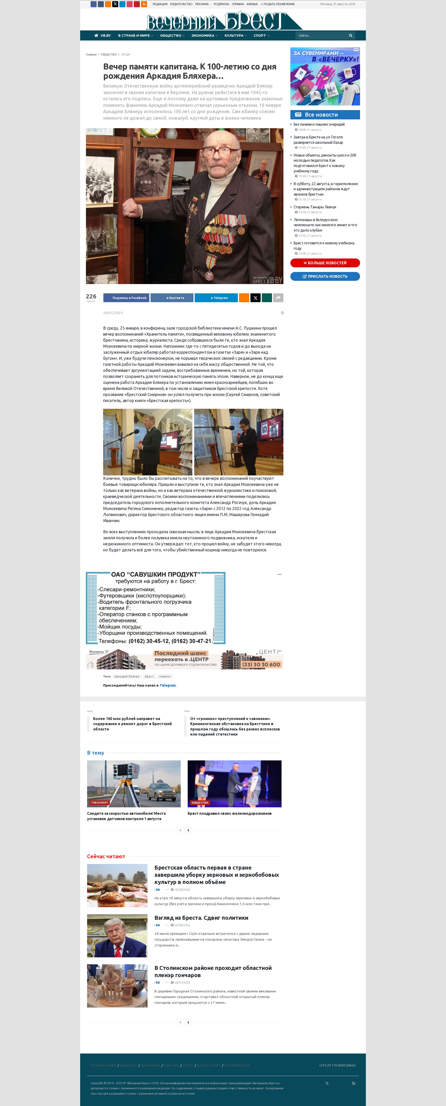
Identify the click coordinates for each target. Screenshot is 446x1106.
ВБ (158, 889)
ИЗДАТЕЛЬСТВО (181, 4)
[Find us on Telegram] (122, 4)
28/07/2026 (182, 982)
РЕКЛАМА (202, 4)
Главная (91, 54)
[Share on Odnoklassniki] (244, 297)
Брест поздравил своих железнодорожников (230, 813)
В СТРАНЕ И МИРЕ (134, 35)
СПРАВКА (238, 4)
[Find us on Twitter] (115, 4)
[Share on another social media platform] (278, 297)
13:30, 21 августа (310, 235)
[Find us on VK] (101, 4)
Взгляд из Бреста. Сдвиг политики (201, 918)
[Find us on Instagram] (130, 4)
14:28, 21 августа (310, 212)
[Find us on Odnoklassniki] (108, 4)
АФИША (252, 4)
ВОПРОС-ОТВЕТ (209, 1065)
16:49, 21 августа (310, 147)
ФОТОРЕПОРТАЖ (237, 1065)
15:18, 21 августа (310, 199)
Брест (149, 676)
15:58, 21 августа (310, 176)
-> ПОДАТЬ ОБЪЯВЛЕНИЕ (277, 4)
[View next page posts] (188, 830)
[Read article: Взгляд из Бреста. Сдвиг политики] (117, 935)
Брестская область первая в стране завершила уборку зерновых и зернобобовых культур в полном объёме (216, 874)
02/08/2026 (182, 925)
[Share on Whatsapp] (267, 297)
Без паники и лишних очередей (319, 124)
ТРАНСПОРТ (99, 802)
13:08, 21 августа (310, 253)
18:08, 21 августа (310, 129)
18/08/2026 (182, 889)
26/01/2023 (113, 313)
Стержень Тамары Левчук (315, 207)
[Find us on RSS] (144, 4)
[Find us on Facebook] (94, 4)
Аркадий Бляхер (127, 676)
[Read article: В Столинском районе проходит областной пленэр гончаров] (117, 986)
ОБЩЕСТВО (170, 35)
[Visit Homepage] (223, 19)
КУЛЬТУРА (234, 35)
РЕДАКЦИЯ (160, 4)
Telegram (168, 685)
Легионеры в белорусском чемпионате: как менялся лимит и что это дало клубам (325, 225)
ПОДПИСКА (221, 4)
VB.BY (106, 35)
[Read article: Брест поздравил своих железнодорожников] (234, 783)
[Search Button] (351, 35)
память (165, 676)
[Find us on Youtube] (137, 4)
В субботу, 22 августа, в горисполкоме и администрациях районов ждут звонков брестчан (326, 188)
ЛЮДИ (125, 54)
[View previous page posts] (180, 830)
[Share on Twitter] (255, 297)
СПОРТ (260, 35)
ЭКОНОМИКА (202, 35)
